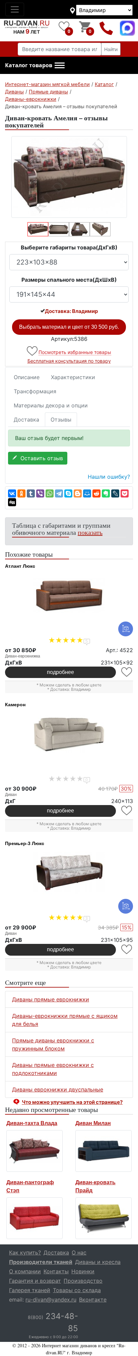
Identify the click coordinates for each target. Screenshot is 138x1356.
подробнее (60, 672)
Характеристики (73, 377)
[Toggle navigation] (14, 9)
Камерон (15, 704)
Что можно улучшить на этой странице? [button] (72, 1102)
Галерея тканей (29, 1290)
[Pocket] (125, 493)
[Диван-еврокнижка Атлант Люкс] (69, 596)
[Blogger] (78, 493)
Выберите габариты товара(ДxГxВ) (69, 247)
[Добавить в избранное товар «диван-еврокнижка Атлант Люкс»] (127, 672)
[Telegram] (59, 493)
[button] (35, 65)
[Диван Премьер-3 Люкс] (69, 873)
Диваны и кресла (98, 1262)
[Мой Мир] (87, 493)
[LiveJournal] (115, 493)
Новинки (82, 1271)
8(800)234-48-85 (106, 28)
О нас (79, 1252)
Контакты (56, 1271)
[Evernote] (106, 493)
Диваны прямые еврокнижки (50, 999)
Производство (83, 1280)
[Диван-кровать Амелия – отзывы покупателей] (69, 177)
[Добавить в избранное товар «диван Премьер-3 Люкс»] (127, 949)
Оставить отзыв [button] (40, 458)
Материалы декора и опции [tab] (51, 405)
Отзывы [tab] (61, 419)
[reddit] (96, 493)
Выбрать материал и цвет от (69, 327)
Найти (111, 49)
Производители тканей (40, 1262)
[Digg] (12, 502)
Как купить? (25, 1252)
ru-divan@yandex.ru (50, 1299)
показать (90, 532)
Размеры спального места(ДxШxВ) (69, 279)
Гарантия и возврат (35, 1280)
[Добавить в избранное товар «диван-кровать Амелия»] (33, 351)
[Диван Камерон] (69, 734)
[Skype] (68, 493)
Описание (27, 377)
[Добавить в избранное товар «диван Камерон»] (127, 810)
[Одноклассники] (21, 493)
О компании (25, 1271)
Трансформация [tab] (35, 391)
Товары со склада (77, 1290)
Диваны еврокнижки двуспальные (57, 1089)
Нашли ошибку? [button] (109, 476)
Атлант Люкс (20, 566)
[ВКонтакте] (12, 493)
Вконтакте (93, 1299)
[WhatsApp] (50, 493)
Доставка (26, 419)
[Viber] (40, 493)
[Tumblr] (31, 493)
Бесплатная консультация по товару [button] (69, 361)
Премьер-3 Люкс (24, 843)
